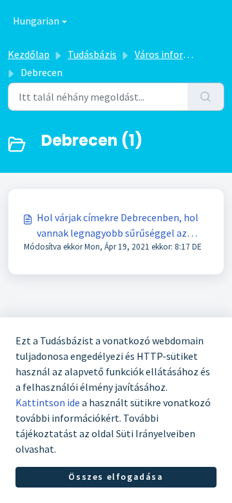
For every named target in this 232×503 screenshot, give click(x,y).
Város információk (175, 54)
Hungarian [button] (36, 20)
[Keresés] (206, 97)
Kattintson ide (47, 402)
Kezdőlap (29, 54)
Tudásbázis (92, 54)
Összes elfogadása (115, 476)
